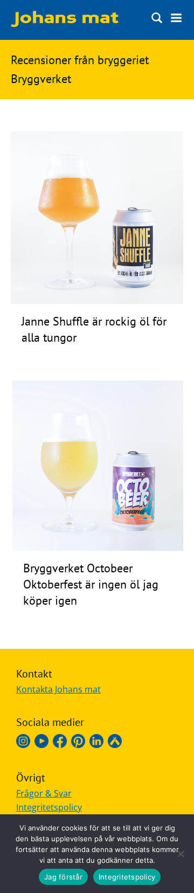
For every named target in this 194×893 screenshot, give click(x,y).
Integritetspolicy (49, 807)
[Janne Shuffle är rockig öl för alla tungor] (97, 301)
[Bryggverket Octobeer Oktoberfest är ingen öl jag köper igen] (97, 547)
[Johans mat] (65, 24)
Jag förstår (63, 877)
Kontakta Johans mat (58, 689)
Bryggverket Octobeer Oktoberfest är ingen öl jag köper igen (90, 584)
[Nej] (180, 853)
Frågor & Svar (44, 793)
